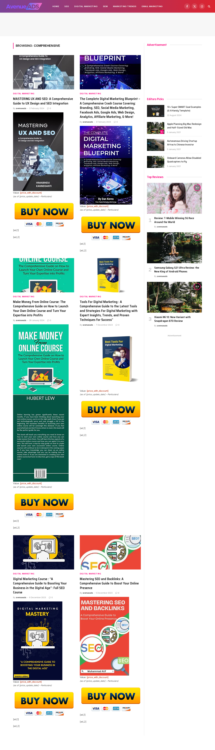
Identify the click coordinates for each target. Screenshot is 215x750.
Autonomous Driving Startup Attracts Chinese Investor (182, 143)
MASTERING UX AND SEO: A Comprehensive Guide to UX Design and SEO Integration (43, 101)
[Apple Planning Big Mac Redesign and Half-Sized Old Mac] (155, 128)
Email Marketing (152, 6)
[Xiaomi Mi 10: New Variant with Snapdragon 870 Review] (174, 297)
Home (55, 6)
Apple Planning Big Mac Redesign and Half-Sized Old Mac (184, 126)
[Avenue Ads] (24, 6)
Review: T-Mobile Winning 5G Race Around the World (174, 220)
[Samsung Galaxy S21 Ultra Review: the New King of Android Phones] (174, 247)
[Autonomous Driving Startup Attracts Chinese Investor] (155, 145)
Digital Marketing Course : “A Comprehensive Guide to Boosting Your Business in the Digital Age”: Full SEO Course (40, 586)
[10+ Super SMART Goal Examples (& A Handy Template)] (155, 111)
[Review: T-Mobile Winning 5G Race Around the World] (174, 198)
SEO (66, 6)
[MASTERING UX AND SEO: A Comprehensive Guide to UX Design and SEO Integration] (43, 72)
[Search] (208, 6)
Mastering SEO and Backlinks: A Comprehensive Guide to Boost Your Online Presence (109, 583)
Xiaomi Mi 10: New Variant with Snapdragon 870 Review (172, 319)
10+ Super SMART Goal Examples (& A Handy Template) (184, 109)
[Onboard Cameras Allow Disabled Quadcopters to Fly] (155, 162)
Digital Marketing (86, 6)
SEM (105, 6)
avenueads (21, 108)
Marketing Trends (124, 6)
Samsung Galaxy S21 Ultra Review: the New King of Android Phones (176, 269)
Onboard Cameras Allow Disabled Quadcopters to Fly (184, 160)
